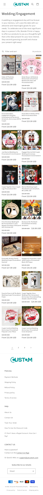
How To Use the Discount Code (16, 428)
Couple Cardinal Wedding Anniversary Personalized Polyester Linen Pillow (10, 330)
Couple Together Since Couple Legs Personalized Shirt (11, 188)
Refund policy (34, 486)
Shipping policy (34, 490)
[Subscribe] (32, 471)
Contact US (9, 418)
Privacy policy (10, 393)
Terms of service (11, 398)
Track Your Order (11, 423)
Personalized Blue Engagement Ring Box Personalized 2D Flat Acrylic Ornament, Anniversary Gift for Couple (11, 117)
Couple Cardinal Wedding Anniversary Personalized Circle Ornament (30, 330)
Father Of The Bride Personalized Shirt (8, 78)
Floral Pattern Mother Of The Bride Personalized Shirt (30, 114)
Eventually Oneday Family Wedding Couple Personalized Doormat (11, 260)
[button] (4, 4)
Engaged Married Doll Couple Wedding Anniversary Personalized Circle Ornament (31, 153)
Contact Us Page (23, 453)
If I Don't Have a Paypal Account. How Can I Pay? (21, 434)
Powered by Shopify (22, 486)
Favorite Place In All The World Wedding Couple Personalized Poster (11, 295)
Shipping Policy (10, 382)
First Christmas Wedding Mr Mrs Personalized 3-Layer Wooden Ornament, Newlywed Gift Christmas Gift (11, 224)
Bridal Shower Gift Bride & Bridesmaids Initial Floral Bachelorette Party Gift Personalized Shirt (30, 79)
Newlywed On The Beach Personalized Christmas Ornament (29, 223)
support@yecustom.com (28, 457)
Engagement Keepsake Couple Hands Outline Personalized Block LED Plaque (31, 260)
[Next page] (30, 347)
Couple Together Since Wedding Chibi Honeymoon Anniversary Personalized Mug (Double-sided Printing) (31, 296)
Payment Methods (11, 377)
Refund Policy (10, 387)
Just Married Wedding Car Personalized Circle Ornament (11, 153)
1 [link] (12, 347)
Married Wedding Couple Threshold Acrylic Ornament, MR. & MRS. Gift (31, 188)
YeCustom (13, 486)
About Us (8, 412)
